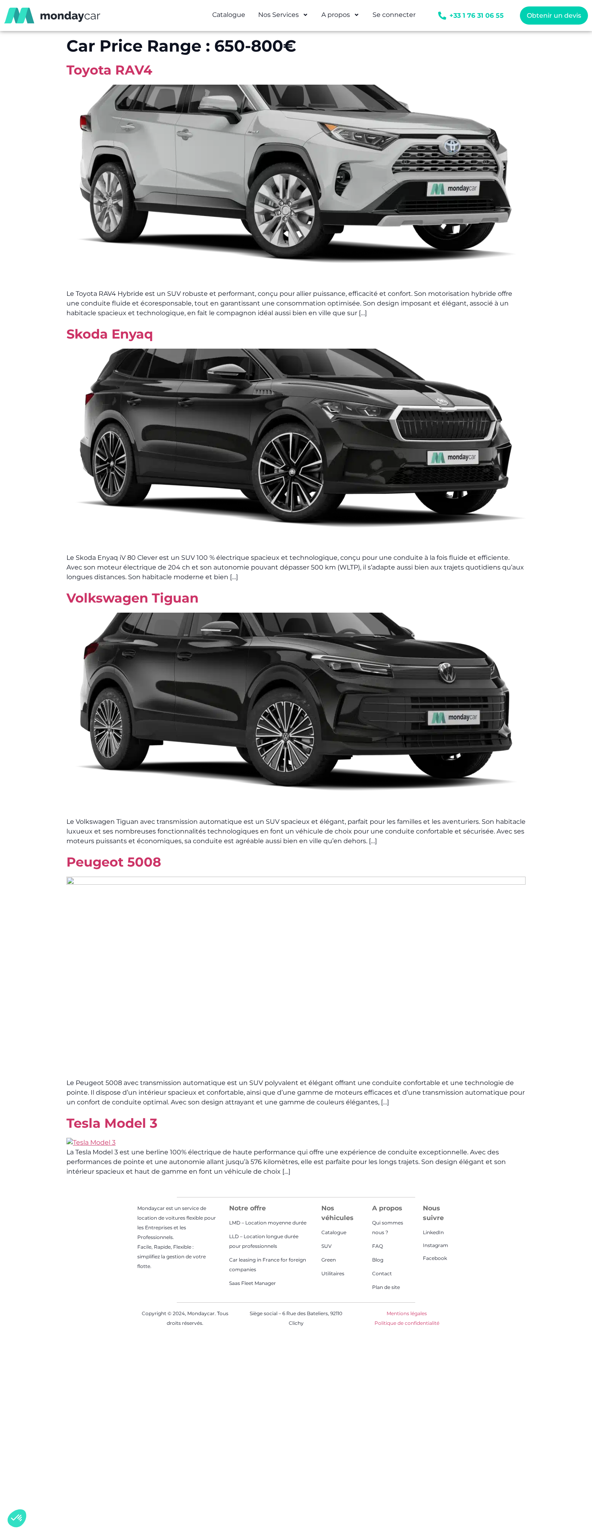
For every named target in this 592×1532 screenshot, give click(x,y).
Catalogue (333, 1232)
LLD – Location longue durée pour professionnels (263, 1241)
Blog (377, 1260)
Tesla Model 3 (111, 1123)
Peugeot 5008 (113, 862)
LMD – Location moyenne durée (267, 1223)
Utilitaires (332, 1273)
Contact (382, 1273)
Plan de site (386, 1287)
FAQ (377, 1246)
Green (328, 1260)
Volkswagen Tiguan (132, 598)
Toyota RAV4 (109, 70)
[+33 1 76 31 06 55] (442, 16)
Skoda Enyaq (109, 334)
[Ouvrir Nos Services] (305, 15)
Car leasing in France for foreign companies (267, 1264)
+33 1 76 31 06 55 (476, 15)
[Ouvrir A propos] (357, 15)
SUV (326, 1246)
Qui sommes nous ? (387, 1227)
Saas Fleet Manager (252, 1283)
